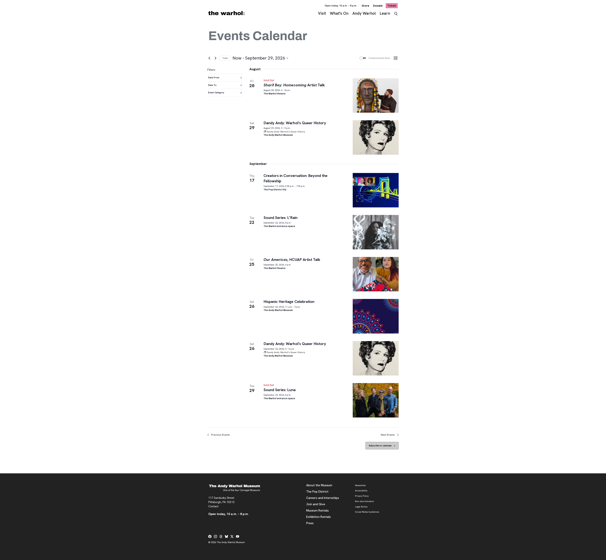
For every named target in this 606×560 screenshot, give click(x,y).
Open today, (341, 5)
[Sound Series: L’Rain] (376, 232)
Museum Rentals (317, 510)
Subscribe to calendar (380, 445)
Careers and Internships (322, 497)
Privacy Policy (362, 496)
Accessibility (361, 490)
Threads (221, 536)
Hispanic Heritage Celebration (289, 301)
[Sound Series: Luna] (376, 400)
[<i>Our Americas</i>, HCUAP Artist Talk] (376, 274)
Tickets (392, 5)
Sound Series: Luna (280, 389)
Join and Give (315, 504)
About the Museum (319, 485)
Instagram (215, 536)
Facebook (209, 536)
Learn (385, 13)
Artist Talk (294, 85)
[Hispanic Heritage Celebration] (376, 316)
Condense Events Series (379, 58)
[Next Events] (215, 58)
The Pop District (317, 491)
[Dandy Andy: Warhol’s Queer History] (376, 137)
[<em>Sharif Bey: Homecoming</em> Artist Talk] (376, 95)
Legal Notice (361, 507)
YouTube (237, 536)
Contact (213, 506)
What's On (339, 13)
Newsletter (360, 485)
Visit (322, 13)
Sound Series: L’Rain (280, 217)
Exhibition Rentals (318, 516)
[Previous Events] (209, 58)
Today (225, 58)
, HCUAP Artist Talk (292, 259)
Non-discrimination (364, 501)
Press (310, 523)
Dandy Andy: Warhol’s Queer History (295, 122)
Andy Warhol (364, 13)
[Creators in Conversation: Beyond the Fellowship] (376, 190)
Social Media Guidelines (367, 512)
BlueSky (226, 536)
